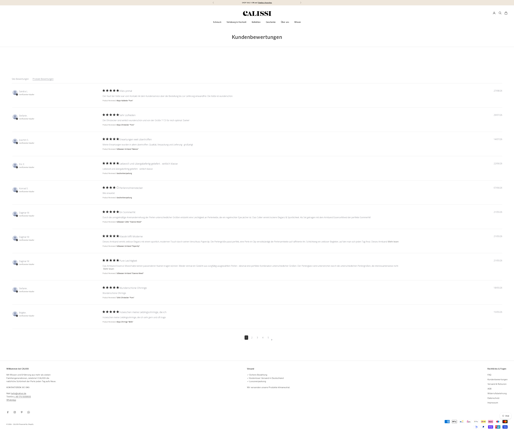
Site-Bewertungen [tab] (20, 78)
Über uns (285, 22)
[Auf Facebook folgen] (7, 412)
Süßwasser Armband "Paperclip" (128, 246)
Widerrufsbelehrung (497, 393)
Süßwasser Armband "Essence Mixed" (130, 273)
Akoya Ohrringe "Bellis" (124, 322)
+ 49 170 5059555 (22, 396)
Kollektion (256, 22)
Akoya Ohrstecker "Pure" (125, 125)
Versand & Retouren (497, 384)
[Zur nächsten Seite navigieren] (272, 339)
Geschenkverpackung (124, 173)
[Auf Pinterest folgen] (21, 412)
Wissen (297, 22)
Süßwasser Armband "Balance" (127, 149)
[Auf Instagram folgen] (14, 412)
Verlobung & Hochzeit (236, 22)
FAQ (489, 374)
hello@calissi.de (18, 393)
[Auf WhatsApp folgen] (28, 412)
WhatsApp (11, 400)
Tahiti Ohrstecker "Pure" (125, 297)
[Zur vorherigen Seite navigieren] (242, 339)
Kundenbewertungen (497, 379)
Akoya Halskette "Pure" (124, 100)
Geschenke (271, 22)
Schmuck (217, 22)
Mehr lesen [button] (393, 241)
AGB (489, 388)
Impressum (492, 402)
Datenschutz (493, 398)
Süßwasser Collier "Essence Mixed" (129, 222)
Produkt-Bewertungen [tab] (43, 78)
